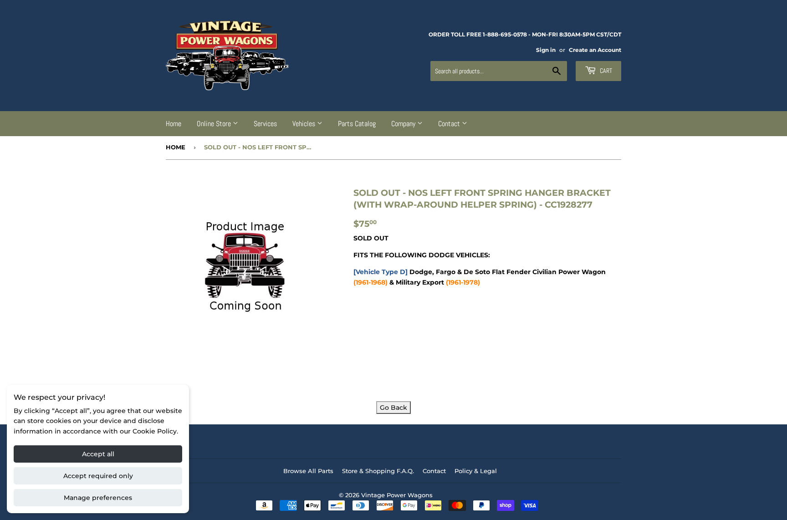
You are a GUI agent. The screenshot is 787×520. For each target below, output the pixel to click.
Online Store (215, 123)
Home (173, 123)
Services (265, 123)
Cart (605, 70)
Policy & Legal (476, 470)
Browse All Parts (308, 470)
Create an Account (595, 49)
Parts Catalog (357, 123)
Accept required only (98, 476)
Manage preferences (98, 498)
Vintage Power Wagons (397, 495)
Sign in (546, 49)
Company (404, 123)
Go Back (393, 407)
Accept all (98, 454)
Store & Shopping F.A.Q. (378, 470)
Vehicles (304, 123)
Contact (450, 123)
